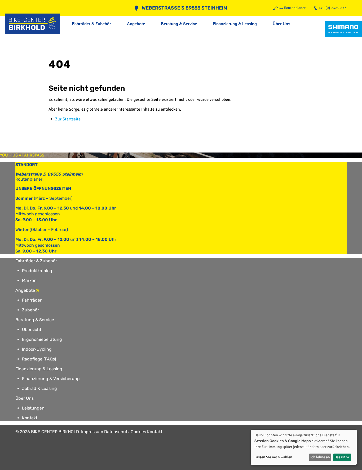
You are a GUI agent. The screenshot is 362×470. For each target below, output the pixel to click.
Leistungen (33, 408)
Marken (29, 280)
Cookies (138, 431)
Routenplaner (28, 179)
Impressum (92, 431)
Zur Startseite (68, 119)
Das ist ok (342, 457)
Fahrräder (32, 300)
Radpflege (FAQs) (39, 359)
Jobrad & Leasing (39, 388)
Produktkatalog (37, 270)
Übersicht (31, 329)
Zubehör (30, 309)
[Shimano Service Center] (343, 29)
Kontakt (29, 417)
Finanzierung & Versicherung (51, 378)
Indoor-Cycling (37, 349)
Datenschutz (117, 431)
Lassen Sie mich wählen (273, 457)
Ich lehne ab (320, 457)
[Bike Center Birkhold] (35, 24)
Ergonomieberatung (42, 339)
